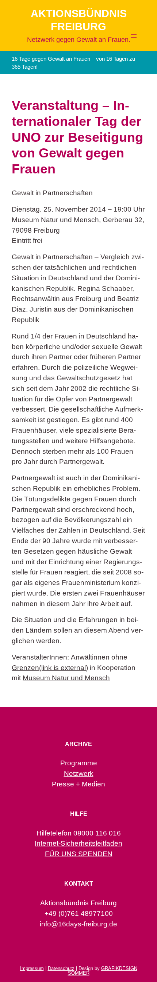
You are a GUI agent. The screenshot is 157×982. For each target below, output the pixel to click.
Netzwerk (78, 773)
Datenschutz (61, 968)
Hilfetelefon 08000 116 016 (79, 833)
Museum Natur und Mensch (66, 678)
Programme (78, 763)
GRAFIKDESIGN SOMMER (102, 971)
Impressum (32, 968)
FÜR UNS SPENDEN (78, 854)
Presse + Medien (78, 784)
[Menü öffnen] (133, 36)
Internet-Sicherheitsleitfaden (78, 843)
